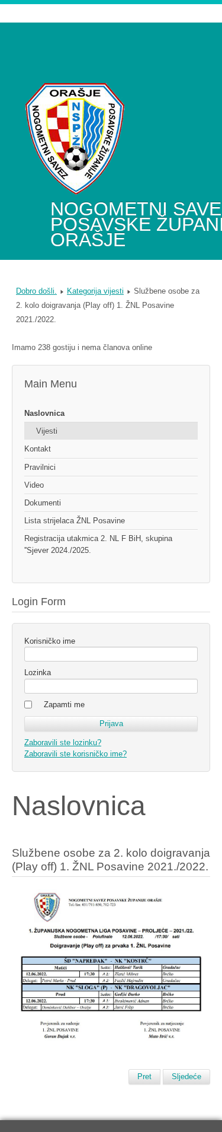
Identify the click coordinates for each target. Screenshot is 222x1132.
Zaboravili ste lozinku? (62, 742)
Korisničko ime (49, 641)
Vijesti (46, 431)
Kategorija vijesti (95, 291)
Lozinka (37, 672)
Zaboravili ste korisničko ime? (75, 753)
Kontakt (37, 448)
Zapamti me (64, 704)
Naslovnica (44, 413)
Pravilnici (40, 467)
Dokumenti (42, 502)
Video (34, 485)
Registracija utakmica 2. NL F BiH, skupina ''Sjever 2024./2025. (98, 544)
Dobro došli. (36, 291)
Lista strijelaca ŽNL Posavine (74, 520)
